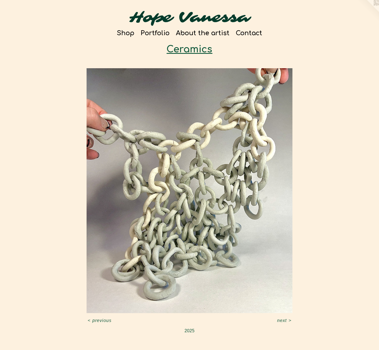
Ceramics (189, 49)
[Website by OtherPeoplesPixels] (368, 11)
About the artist (202, 33)
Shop (125, 33)
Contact (249, 33)
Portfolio (155, 33)
